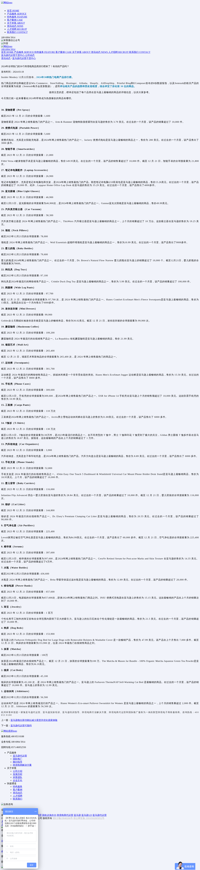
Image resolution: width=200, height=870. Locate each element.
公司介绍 (17, 771)
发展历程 (17, 774)
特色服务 (17, 786)
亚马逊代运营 (33, 712)
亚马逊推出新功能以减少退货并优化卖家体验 (34, 720)
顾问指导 (17, 762)
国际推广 (17, 759)
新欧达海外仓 (49, 815)
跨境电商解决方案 (22, 765)
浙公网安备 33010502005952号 (88, 818)
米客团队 (17, 777)
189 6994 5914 (8, 49)
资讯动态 (17, 792)
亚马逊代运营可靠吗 (21, 725)
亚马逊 (77, 815)
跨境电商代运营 (65, 815)
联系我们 (17, 799)
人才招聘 (17, 796)
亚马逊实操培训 (51, 712)
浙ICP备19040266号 (63, 818)
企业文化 (17, 780)
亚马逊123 (86, 815)
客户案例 (17, 789)
